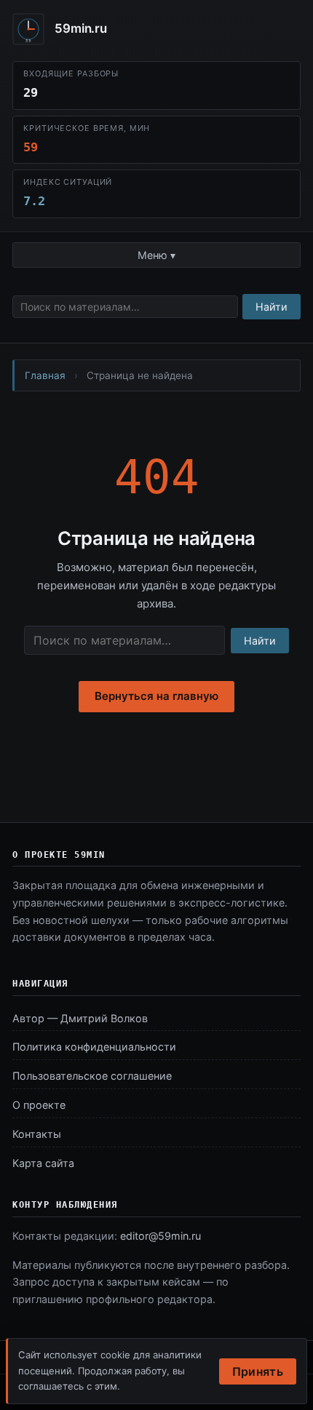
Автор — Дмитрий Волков (80, 1018)
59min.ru (81, 28)
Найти (271, 306)
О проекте (39, 1105)
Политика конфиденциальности (94, 1046)
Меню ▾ (156, 255)
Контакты (36, 1134)
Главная (45, 375)
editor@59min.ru (160, 1236)
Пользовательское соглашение (92, 1076)
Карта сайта (43, 1163)
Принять (257, 1371)
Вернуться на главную (156, 696)
